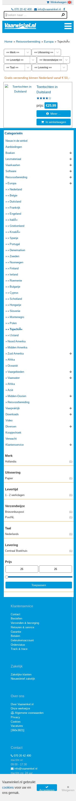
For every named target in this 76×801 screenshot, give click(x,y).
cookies (8, 787)
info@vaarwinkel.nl (49, 9)
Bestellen (16, 618)
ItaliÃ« (14, 219)
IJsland (14, 335)
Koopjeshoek (13, 432)
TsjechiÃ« (16, 329)
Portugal (15, 244)
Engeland (15, 213)
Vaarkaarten (12, 165)
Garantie (16, 631)
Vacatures (17, 725)
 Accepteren (46, 788)
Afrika (11, 359)
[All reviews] (44, 98)
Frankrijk (15, 207)
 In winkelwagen (53, 122)
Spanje (14, 238)
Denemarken (17, 250)
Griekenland (17, 226)
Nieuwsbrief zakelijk (23, 678)
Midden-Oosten (17, 396)
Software (10, 171)
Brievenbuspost (39, 511)
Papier (39, 478)
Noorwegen (16, 262)
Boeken (10, 153)
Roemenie (16, 280)
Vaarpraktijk (12, 408)
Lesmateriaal (13, 159)
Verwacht (11, 438)
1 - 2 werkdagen (39, 495)
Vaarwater (14, 377)
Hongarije (15, 305)
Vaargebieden (16, 371)
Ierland (14, 274)
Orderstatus (18, 644)
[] (17, 730)
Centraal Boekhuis (39, 550)
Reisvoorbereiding (28, 41)
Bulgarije (15, 286)
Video (8, 420)
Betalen (15, 635)
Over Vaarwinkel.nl (22, 704)
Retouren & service (22, 627)
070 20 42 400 (23, 9)
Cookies (16, 721)
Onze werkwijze (20, 708)
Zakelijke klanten (21, 674)
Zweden (14, 256)
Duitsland (15, 201)
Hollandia (39, 461)
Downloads (12, 414)
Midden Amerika (17, 347)
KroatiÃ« (15, 232)
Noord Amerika (17, 341)
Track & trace (19, 648)
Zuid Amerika (16, 353)
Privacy (15, 717)
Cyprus (14, 292)
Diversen (10, 426)
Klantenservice (14, 444)
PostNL (39, 517)
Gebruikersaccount (22, 640)
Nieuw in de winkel (16, 140)
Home (8, 41)
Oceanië (13, 365)
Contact (15, 614)
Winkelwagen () (60, 2)
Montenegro (17, 317)
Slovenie (15, 311)
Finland (14, 268)
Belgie (13, 195)
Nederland (16, 189)
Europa (49, 41)
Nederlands (39, 534)
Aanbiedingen (13, 146)
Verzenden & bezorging (25, 622)
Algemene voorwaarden (28, 712)
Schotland (16, 298)
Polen (13, 323)
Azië (10, 390)
